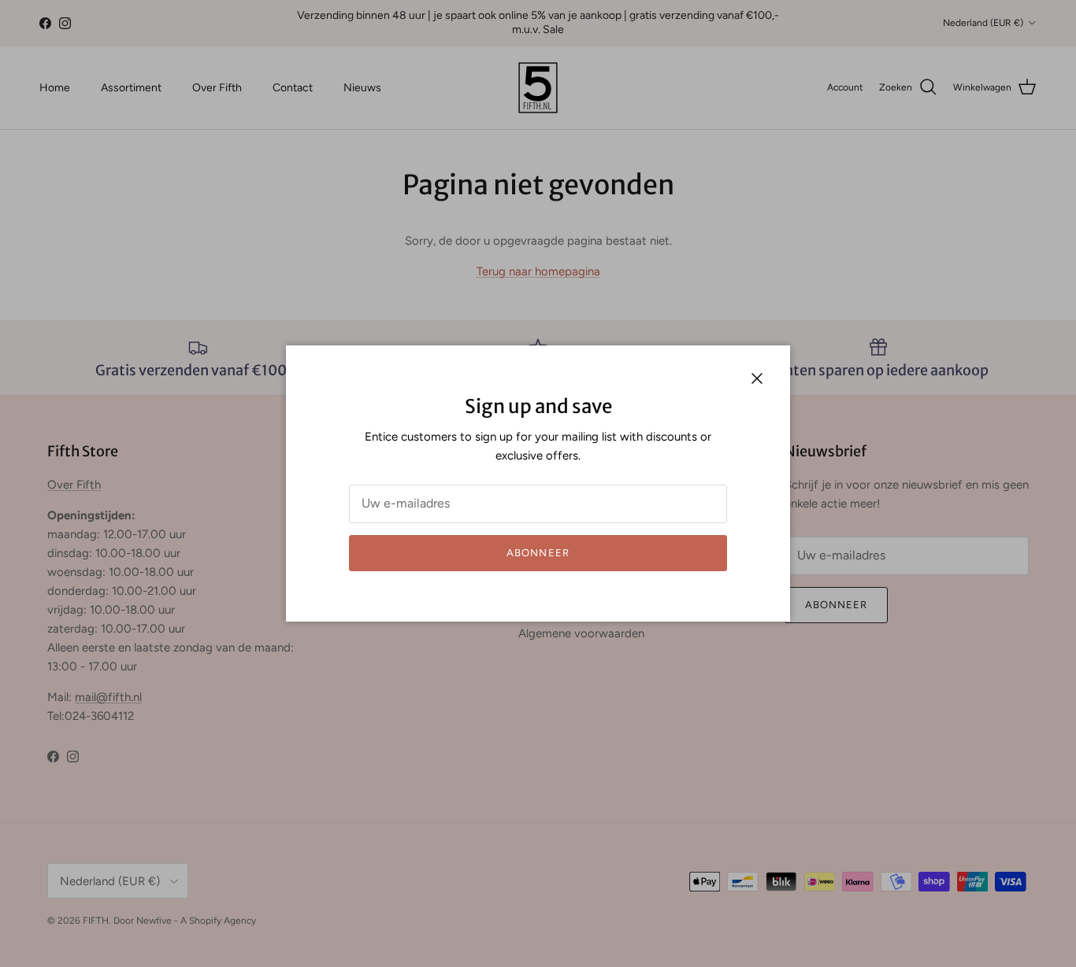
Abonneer (537, 553)
